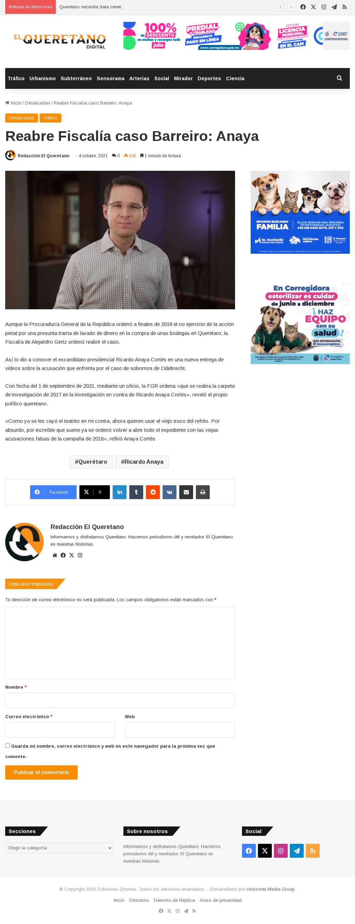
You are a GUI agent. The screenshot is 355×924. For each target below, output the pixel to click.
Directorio (139, 900)
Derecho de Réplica (174, 900)
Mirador (183, 78)
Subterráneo (76, 78)
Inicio (15, 103)
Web (130, 716)
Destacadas (37, 103)
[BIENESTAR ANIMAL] (300, 252)
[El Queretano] (59, 41)
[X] (71, 555)
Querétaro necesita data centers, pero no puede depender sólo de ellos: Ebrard (141, 6)
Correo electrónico (28, 716)
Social (161, 78)
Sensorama (110, 78)
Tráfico (16, 78)
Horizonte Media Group (271, 889)
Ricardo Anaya (143, 462)
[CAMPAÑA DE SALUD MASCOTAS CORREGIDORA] (300, 362)
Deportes (209, 78)
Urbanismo (42, 78)
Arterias (139, 78)
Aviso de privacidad (221, 900)
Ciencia (235, 78)
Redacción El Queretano (43, 155)
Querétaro (92, 462)
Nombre (16, 687)
